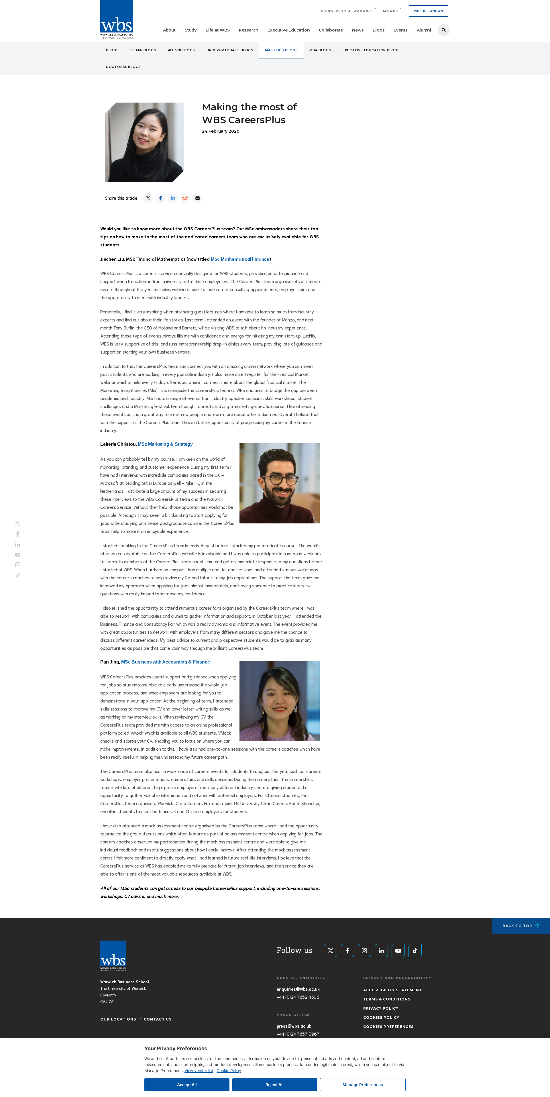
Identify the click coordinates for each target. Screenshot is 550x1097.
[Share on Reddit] (185, 198)
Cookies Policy (381, 1017)
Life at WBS (218, 30)
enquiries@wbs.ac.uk (298, 989)
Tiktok (18, 575)
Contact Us (158, 1019)
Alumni (424, 30)
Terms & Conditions (386, 999)
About (169, 30)
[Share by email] (197, 198)
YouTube (17, 554)
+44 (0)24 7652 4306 (298, 997)
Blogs (378, 30)
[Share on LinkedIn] (173, 198)
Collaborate (331, 30)
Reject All (275, 1084)
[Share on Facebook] (161, 198)
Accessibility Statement (392, 990)
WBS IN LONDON (428, 11)
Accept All (187, 1084)
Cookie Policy (229, 1070)
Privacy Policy (380, 1008)
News (358, 30)
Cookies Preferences (388, 1027)
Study (191, 30)
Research (248, 30)
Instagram (17, 564)
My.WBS (390, 11)
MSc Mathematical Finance (240, 259)
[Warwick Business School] (116, 19)
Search (444, 30)
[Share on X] (148, 198)
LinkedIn (17, 544)
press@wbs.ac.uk (294, 1026)
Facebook (18, 534)
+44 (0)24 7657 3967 (298, 1034)
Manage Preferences (363, 1084)
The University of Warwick (344, 11)
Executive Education (289, 30)
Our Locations (118, 1019)
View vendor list (198, 1070)
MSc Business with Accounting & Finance (165, 662)
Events (401, 30)
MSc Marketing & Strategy (165, 444)
